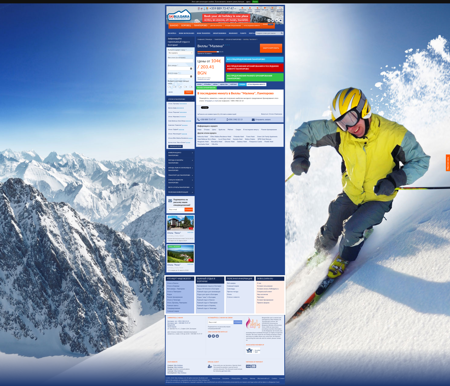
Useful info (272, 10)
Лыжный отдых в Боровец (206, 305)
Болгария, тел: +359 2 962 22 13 (178, 321)
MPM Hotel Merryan (264, 139)
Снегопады (231, 289)
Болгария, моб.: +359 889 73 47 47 (179, 323)
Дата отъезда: (173, 73)
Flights (243, 33)
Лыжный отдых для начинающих (208, 291)
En (199, 10)
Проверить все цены (203, 79)
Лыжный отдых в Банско (206, 300)
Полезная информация (178, 192)
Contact (281, 378)
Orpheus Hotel (242, 141)
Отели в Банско (172, 283)
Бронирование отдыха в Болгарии (209, 286)
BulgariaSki (171, 325)
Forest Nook (250, 136)
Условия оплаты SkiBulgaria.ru (268, 289)
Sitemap (252, 378)
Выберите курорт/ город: (177, 50)
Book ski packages (186, 33)
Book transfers (203, 33)
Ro (207, 10)
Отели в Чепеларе (173, 300)
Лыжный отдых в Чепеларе (206, 308)
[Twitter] (213, 336)
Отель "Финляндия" (174, 134)
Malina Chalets (250, 139)
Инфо (199, 84)
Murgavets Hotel (203, 141)
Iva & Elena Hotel (224, 139)
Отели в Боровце (173, 286)
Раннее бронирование (206, 88)
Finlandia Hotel (239, 136)
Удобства (224, 84)
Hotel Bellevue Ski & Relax (206, 139)
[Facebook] (209, 336)
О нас (259, 283)
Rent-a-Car (253, 33)
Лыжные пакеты (172, 305)
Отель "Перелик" (173, 112)
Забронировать (271, 48)
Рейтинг (233, 84)
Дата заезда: (173, 65)
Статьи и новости (233, 297)
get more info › (226, 371)
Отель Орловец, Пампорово (177, 303)
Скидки (242, 84)
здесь (248, 2)
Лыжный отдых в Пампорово (207, 303)
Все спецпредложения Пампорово (246, 59)
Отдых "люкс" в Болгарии (206, 297)
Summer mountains (280, 10)
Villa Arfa (215, 144)
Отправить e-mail (211, 101)
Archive (245, 378)
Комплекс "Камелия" (175, 125)
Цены (215, 84)
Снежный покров (173, 311)
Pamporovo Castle (255, 141)
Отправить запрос (263, 120)
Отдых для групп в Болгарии (207, 294)
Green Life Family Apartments (267, 136)
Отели (229, 294)
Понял (255, 2)
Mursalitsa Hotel (216, 141)
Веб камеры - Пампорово (176, 289)
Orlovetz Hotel (229, 141)
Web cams (265, 10)
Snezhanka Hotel (203, 144)
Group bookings (219, 33)
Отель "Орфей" (173, 129)
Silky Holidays (178, 365)
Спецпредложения (173, 308)
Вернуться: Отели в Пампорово (271, 114)
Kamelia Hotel (237, 139)
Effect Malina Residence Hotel (220, 136)
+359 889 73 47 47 (222, 8)
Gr (204, 10)
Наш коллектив (262, 294)
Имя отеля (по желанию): (177, 57)
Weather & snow (257, 10)
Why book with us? (263, 378)
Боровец (186, 25)
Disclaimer (225, 378)
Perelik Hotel (268, 141)
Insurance (233, 33)
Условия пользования (264, 286)
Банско (174, 25)
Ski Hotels (172, 33)
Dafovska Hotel (202, 136)
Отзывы (207, 84)
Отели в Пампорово (174, 291)
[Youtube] (217, 336)
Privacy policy (236, 378)
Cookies (274, 378)
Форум (169, 294)
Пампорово (200, 25)
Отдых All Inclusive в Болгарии (208, 289)
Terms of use (216, 378)
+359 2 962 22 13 (235, 120)
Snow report (250, 10)
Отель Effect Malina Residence (178, 138)
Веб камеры (231, 283)
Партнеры (260, 297)
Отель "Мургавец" (174, 116)
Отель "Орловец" (174, 104)
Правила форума (263, 303)
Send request (172, 327)
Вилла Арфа (172, 108)
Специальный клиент (264, 291)
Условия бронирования (265, 300)
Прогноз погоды (232, 291)
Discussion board (242, 10)
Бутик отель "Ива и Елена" (177, 142)
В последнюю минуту (256, 84)
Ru (201, 10)
